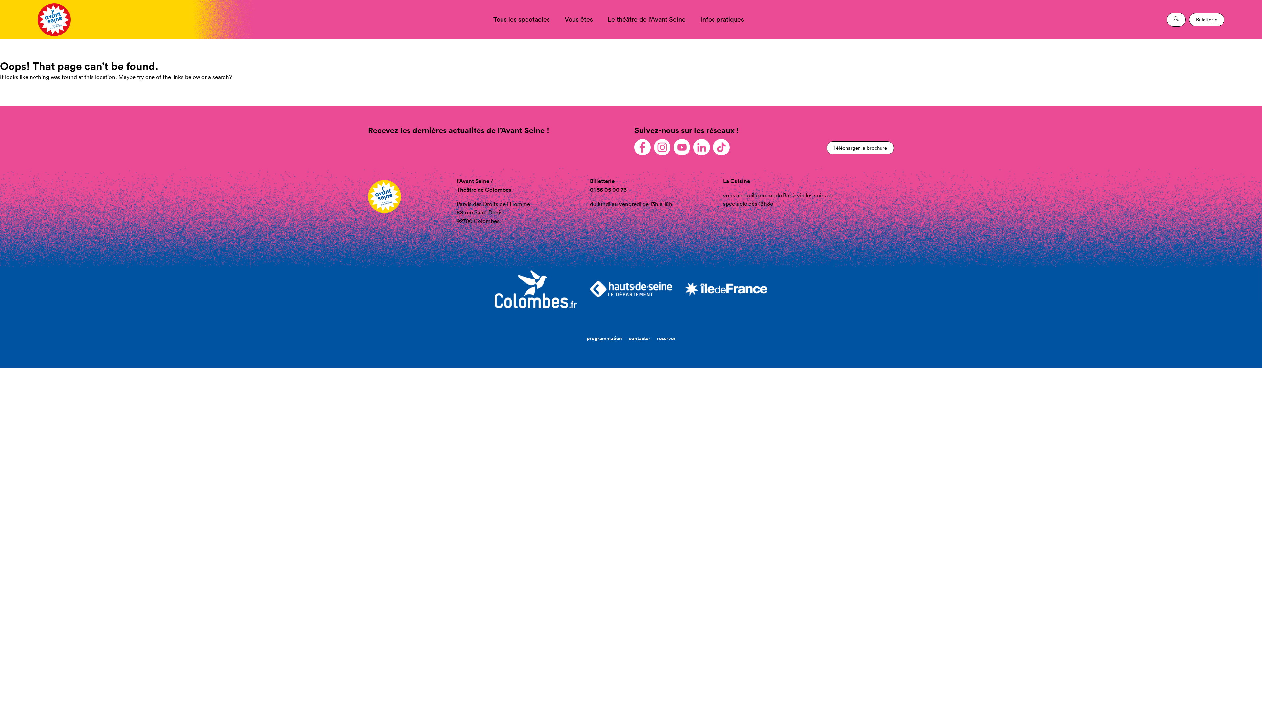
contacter (639, 338)
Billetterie (1206, 19)
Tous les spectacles (521, 19)
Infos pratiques (722, 19)
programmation (604, 338)
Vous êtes (579, 19)
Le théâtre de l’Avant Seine (647, 19)
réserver (666, 338)
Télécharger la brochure (860, 148)
